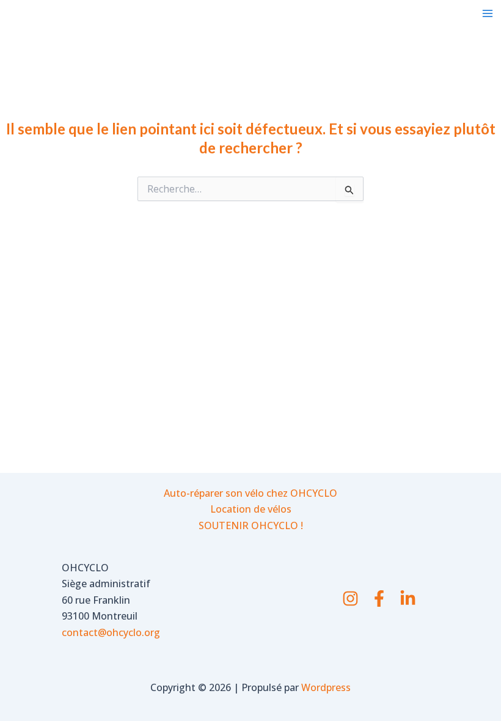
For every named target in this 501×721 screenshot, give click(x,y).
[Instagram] (350, 598)
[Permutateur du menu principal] (487, 13)
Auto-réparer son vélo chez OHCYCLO (250, 493)
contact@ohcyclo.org (111, 632)
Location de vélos (250, 509)
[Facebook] (379, 598)
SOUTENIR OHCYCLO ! (251, 525)
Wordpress (326, 687)
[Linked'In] (408, 598)
